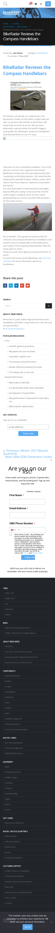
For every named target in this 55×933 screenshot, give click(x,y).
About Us (9, 646)
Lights (7, 799)
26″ (6, 604)
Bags (7, 766)
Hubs (7, 702)
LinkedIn (16, 285)
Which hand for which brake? (21, 406)
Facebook (5, 285)
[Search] (48, 305)
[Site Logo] (11, 13)
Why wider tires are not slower (22, 351)
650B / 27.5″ (10, 598)
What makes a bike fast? (19, 382)
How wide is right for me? (20, 356)
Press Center (10, 897)
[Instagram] (41, 4)
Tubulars (9, 609)
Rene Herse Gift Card (14, 823)
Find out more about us (13, 328)
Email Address (18, 509)
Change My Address (13, 857)
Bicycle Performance (14, 377)
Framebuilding (11, 793)
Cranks (8, 686)
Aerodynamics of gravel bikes (22, 393)
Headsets (9, 697)
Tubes (8, 614)
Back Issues (10, 847)
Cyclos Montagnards (14, 748)
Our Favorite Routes (14, 743)
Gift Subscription (12, 841)
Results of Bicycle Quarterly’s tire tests (25, 367)
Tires (7, 340)
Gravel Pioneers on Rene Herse (18, 662)
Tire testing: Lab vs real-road (21, 372)
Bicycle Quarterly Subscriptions (19, 881)
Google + (22, 285)
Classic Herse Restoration (16, 729)
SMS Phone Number (22, 524)
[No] (51, 922)
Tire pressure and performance (22, 362)
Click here (7, 261)
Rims (7, 713)
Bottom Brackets (12, 675)
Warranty (9, 887)
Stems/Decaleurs (12, 724)
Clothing (8, 783)
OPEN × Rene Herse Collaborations (20, 633)
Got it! (28, 927)
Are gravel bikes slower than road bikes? (26, 388)
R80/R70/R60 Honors (14, 753)
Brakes (8, 681)
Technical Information (14, 876)
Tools (7, 809)
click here (46, 258)
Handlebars (42, 53)
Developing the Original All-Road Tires (21, 657)
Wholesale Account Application (18, 892)
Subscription (10, 836)
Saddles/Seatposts (13, 718)
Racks (7, 804)
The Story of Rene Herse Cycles (18, 651)
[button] (5, 4)
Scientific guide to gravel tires (21, 346)
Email (28, 285)
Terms (26, 553)
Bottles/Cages (11, 777)
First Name (16, 495)
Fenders (8, 788)
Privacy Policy (37, 553)
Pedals (8, 708)
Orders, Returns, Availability (17, 871)
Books (8, 852)
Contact (8, 903)
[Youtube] (36, 4)
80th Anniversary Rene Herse (17, 628)
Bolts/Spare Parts (13, 772)
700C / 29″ (9, 593)
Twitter (11, 285)
